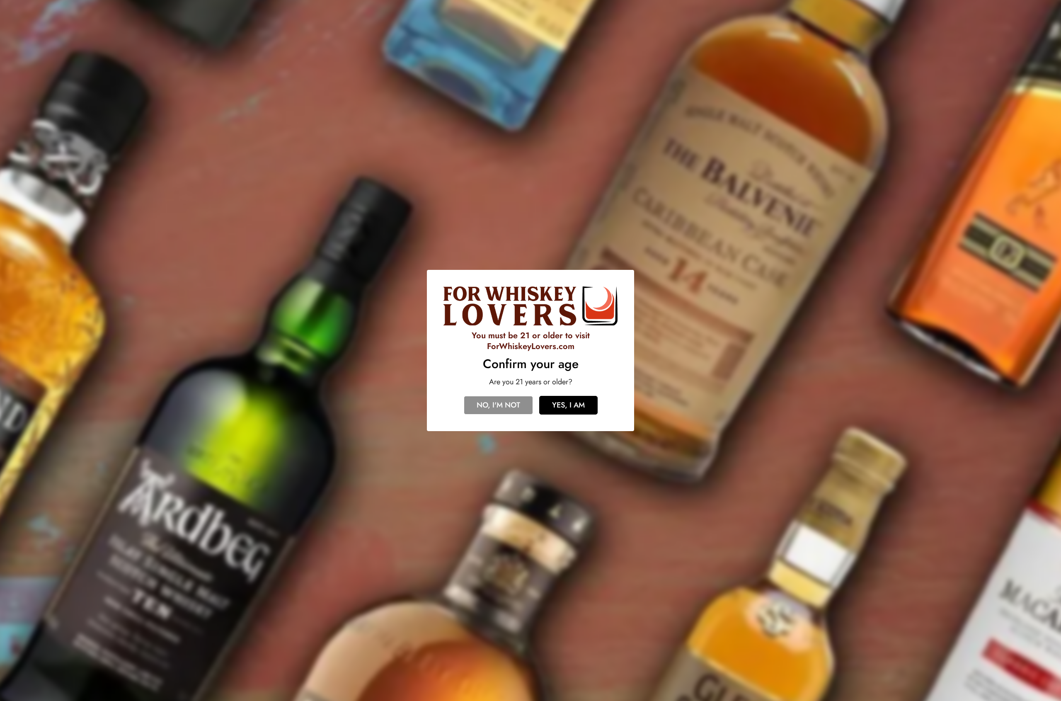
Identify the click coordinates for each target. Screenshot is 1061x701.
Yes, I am (568, 405)
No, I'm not (498, 405)
